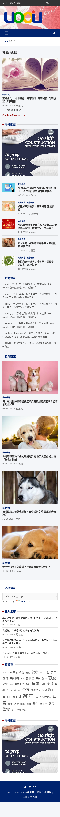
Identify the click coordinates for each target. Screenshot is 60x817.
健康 (35, 672)
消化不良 (11, 690)
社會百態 (21, 221)
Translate (25, 601)
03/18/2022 (23, 268)
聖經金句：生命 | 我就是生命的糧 (34, 343)
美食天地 (21, 202)
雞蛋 (51, 703)
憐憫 (5, 684)
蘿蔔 (22, 704)
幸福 (38, 678)
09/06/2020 (7, 408)
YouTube (7, 672)
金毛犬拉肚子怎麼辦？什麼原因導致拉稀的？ (26, 566)
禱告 (15, 697)
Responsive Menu (47, 3)
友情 (35, 796)
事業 (15, 672)
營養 (26, 690)
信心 (27, 672)
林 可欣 (19, 463)
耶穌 (36, 697)
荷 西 (33, 195)
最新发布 (10, 611)
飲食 (6, 709)
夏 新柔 (34, 213)
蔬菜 (16, 704)
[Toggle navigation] (6, 33)
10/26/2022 (23, 250)
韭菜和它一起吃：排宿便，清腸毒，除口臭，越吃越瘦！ (37, 263)
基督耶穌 (14, 678)
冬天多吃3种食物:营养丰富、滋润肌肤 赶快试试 (25, 653)
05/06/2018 (7, 570)
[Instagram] (25, 786)
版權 (49, 792)
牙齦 (44, 690)
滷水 (19, 690)
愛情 (44, 678)
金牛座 (43, 704)
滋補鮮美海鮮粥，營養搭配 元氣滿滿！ (21, 630)
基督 (5, 678)
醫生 (36, 703)
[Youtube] (34, 786)
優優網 (30, 792)
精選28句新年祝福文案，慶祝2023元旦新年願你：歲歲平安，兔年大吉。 (37, 226)
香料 (19, 710)
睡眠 (9, 697)
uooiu (33, 232)
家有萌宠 (10, 356)
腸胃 (10, 704)
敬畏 (28, 684)
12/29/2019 (7, 518)
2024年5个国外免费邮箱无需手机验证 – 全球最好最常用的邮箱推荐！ (37, 189)
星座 (35, 684)
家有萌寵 (6, 397)
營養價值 (36, 690)
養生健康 (30, 202)
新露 (33, 250)
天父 (22, 679)
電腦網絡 (21, 184)
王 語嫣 (19, 408)
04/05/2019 (7, 105)
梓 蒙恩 (19, 105)
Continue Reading (11, 115)
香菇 (24, 710)
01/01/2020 (7, 463)
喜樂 (54, 672)
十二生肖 (44, 672)
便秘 (21, 672)
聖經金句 (6, 94)
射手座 (30, 678)
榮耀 (50, 684)
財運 (29, 704)
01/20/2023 (23, 213)
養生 (13, 709)
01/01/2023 (23, 232)
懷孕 (11, 684)
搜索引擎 (19, 684)
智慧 (43, 684)
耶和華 (26, 696)
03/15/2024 (23, 195)
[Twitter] (29, 786)
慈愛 (52, 678)
